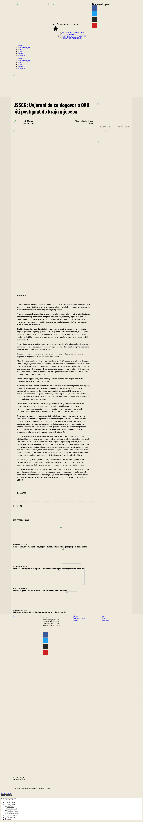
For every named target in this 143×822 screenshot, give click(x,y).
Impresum (21, 55)
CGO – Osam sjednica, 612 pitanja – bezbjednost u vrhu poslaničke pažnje (39, 612)
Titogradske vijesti (24, 48)
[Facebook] (94, 8)
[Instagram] (94, 19)
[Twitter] (94, 13)
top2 (91, 121)
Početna (20, 46)
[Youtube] (94, 25)
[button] (6, 795)
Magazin (21, 49)
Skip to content (6, 793)
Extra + (20, 53)
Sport (20, 51)
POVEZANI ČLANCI (21, 520)
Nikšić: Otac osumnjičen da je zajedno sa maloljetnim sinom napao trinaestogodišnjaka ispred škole (49, 568)
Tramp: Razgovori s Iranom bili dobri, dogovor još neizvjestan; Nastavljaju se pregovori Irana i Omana (50, 547)
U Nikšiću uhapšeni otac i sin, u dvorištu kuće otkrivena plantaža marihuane (40, 590)
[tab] (105, 126)
